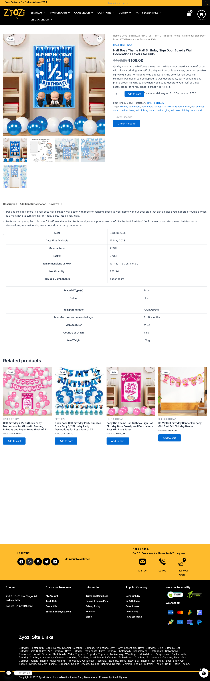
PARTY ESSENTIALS (146, 12)
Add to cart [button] (14, 441)
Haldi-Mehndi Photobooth (65, 660)
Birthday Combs (28, 657)
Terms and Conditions (97, 596)
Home (116, 35)
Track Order (201, 20)
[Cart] (189, 13)
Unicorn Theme (47, 664)
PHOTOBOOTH (58, 12)
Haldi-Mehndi (145, 654)
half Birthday (38, 651)
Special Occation (72, 648)
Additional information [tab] (33, 203)
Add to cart (134, 94)
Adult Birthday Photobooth (50, 654)
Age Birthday (55, 651)
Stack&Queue (119, 677)
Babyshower (162, 654)
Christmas (88, 660)
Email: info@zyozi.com (58, 611)
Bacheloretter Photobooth (148, 651)
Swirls (32, 664)
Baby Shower (132, 606)
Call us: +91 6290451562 (19, 606)
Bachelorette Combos (159, 657)
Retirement (157, 660)
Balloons (64, 664)
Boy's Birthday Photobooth (81, 651)
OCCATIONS (104, 12)
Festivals (101, 660)
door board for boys (152, 106)
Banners (113, 660)
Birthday (23, 648)
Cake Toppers (76, 654)
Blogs (89, 616)
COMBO (123, 12)
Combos (89, 648)
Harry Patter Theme (177, 664)
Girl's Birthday (133, 601)
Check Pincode (126, 123)
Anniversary (132, 611)
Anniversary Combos (52, 657)
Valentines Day (105, 648)
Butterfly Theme (153, 664)
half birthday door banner (177, 106)
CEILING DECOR (40, 19)
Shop (124, 35)
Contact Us (51, 606)
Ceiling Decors (80, 664)
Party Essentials (134, 616)
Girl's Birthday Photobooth (115, 651)
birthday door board (129, 106)
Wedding (130, 654)
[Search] (206, 3)
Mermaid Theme (132, 664)
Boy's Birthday (133, 596)
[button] (38, 12)
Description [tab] (10, 203)
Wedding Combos (77, 657)
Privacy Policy (93, 606)
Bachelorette (179, 654)
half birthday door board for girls (152, 110)
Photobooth (37, 648)
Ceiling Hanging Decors (105, 664)
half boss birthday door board (186, 110)
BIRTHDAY (36, 12)
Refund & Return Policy (97, 601)
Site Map (90, 611)
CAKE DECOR (82, 12)
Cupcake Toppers (97, 654)
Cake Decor (53, 648)
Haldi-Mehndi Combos (103, 657)
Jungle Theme (39, 660)
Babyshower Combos (131, 657)
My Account (52, 596)
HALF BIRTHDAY (151, 35)
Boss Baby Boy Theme (134, 660)
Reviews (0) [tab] (56, 203)
